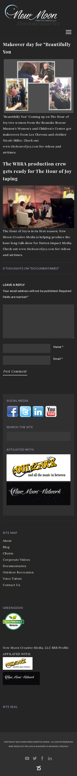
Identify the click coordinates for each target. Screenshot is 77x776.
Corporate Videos (16, 559)
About (7, 541)
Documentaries (14, 566)
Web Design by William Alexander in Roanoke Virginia (38, 746)
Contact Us (11, 585)
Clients (8, 553)
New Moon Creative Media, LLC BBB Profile (36, 648)
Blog (6, 547)
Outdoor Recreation (18, 572)
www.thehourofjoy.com (20, 146)
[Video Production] (38, 26)
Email (57, 358)
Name (57, 346)
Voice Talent (12, 578)
